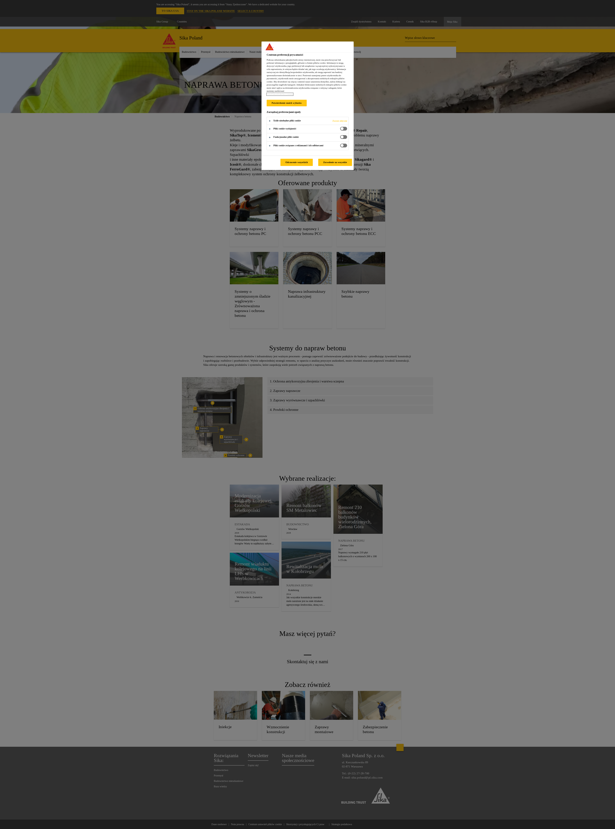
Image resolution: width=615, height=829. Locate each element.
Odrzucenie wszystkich (296, 162)
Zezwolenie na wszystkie (335, 162)
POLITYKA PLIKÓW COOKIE (280, 94)
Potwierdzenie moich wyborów (287, 103)
